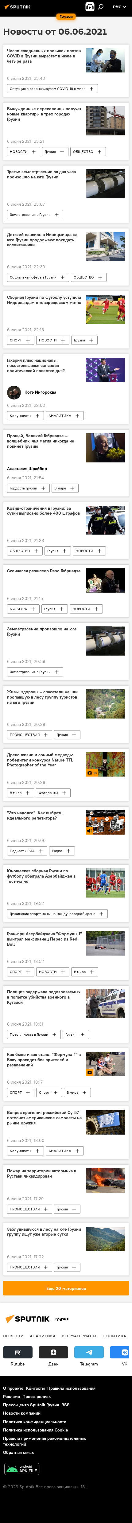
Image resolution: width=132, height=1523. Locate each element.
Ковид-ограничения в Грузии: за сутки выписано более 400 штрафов (43, 511)
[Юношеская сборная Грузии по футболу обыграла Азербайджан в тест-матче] (105, 883)
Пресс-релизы (37, 1396)
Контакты (35, 1388)
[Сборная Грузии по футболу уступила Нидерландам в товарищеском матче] (105, 309)
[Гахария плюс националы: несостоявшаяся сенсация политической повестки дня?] (105, 370)
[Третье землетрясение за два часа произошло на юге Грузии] (105, 183)
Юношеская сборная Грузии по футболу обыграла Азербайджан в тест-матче (41, 876)
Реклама (11, 1396)
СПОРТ (16, 340)
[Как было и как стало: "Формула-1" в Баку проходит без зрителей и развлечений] (105, 1064)
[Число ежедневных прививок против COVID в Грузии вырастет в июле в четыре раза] (105, 60)
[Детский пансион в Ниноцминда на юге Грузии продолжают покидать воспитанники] (105, 246)
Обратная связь (18, 1452)
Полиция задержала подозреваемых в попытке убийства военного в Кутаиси (43, 997)
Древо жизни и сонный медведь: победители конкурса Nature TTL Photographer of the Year (40, 760)
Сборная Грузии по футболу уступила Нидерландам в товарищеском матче (44, 300)
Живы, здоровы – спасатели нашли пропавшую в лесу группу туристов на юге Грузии (42, 697)
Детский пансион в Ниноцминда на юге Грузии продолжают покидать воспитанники (42, 240)
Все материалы (79, 1335)
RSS (65, 1405)
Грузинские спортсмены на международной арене (52, 913)
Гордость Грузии (23, 488)
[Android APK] (22, 1470)
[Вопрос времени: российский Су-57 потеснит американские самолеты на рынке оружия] (105, 1122)
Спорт (44, 1092)
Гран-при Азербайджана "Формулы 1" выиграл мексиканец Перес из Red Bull (44, 939)
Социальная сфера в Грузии (33, 277)
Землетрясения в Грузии (30, 214)
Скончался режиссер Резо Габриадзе (44, 571)
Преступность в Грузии (29, 1034)
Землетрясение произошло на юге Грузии (42, 631)
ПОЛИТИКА (114, 1335)
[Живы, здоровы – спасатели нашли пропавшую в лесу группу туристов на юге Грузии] (105, 704)
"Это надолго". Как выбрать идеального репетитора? (34, 815)
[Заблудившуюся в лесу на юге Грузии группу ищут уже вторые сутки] (105, 1239)
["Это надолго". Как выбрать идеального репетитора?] (105, 822)
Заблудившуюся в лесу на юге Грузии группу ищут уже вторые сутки (44, 1232)
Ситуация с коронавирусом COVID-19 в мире (47, 88)
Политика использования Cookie (35, 1430)
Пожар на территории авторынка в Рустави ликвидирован (41, 1173)
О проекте (13, 1388)
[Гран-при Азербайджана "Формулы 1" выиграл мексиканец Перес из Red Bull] (105, 943)
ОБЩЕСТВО (83, 151)
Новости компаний (22, 1413)
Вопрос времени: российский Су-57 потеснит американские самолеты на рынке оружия (44, 1118)
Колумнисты (20, 415)
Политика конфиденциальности (34, 1421)
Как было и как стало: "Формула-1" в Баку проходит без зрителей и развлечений (44, 1060)
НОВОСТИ (19, 151)
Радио (57, 850)
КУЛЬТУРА (18, 608)
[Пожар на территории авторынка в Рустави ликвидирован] (105, 1180)
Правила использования (71, 1388)
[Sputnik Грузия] (18, 9)
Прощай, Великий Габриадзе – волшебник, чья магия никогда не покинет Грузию (40, 441)
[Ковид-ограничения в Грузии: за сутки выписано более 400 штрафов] (105, 520)
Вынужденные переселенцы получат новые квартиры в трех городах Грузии (44, 114)
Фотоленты (48, 792)
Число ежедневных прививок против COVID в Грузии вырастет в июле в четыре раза (44, 56)
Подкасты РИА (22, 850)
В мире (60, 488)
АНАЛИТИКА (60, 415)
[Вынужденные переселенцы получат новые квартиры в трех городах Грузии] (105, 120)
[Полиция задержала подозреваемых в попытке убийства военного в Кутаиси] (105, 1003)
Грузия (50, 151)
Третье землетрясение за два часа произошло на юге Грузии (41, 174)
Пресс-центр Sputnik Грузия (31, 1405)
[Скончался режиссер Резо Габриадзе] (105, 580)
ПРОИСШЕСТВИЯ (25, 734)
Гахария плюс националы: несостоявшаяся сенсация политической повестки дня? (36, 365)
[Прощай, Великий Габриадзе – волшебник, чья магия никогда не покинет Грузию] (105, 447)
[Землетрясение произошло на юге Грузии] (105, 641)
